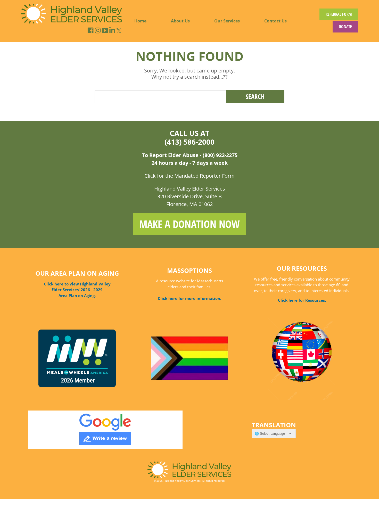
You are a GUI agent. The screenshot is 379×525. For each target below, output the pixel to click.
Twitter (119, 30)
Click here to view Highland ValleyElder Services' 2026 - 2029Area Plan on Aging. (77, 289)
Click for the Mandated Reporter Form (189, 175)
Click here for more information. (189, 298)
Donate (345, 26)
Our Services (227, 21)
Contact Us (275, 21)
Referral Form (339, 14)
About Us (180, 21)
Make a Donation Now (189, 224)
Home (140, 21)
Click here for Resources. (302, 300)
